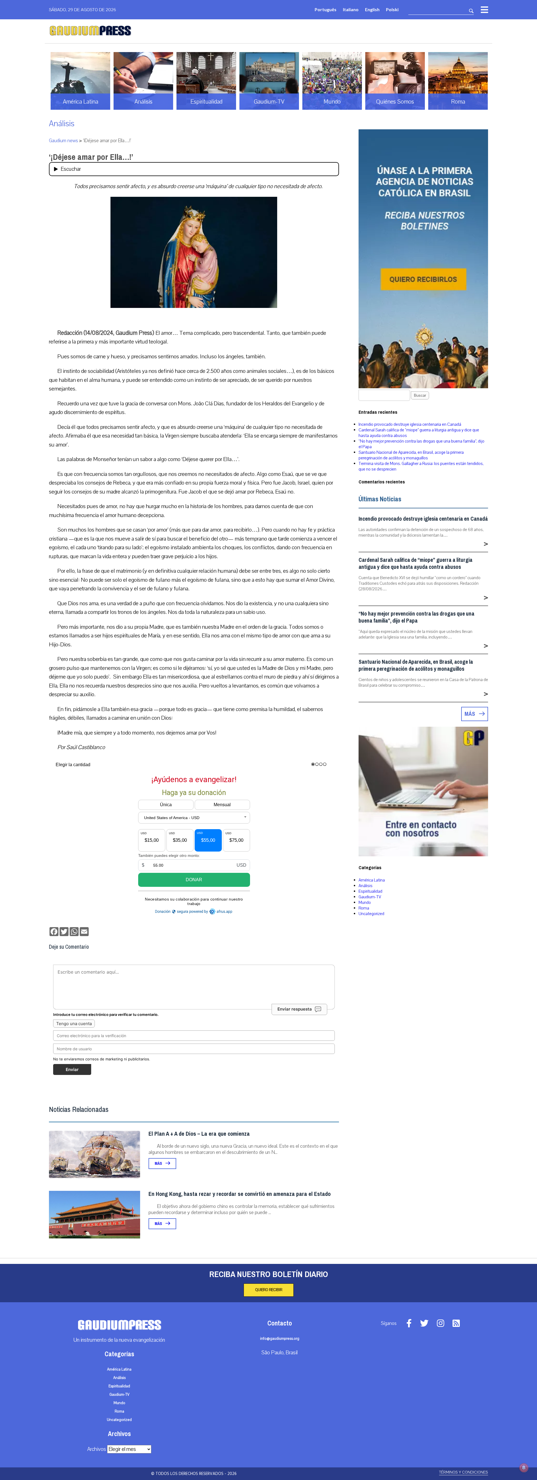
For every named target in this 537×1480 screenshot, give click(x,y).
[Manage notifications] (523, 1467)
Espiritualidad (370, 891)
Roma (364, 908)
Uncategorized (371, 913)
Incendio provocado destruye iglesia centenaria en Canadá (410, 424)
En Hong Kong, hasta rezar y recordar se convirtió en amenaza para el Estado (240, 1194)
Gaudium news (63, 140)
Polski (392, 9)
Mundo (365, 902)
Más (159, 1163)
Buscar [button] (420, 395)
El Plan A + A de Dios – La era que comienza (199, 1134)
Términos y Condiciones (463, 1472)
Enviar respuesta (294, 1009)
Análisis (61, 123)
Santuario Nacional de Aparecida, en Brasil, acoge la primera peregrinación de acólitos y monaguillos (411, 455)
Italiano (351, 9)
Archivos (96, 1449)
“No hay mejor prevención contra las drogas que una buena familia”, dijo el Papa (416, 617)
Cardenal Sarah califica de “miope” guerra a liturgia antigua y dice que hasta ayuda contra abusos (415, 564)
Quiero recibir (268, 1289)
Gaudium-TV (370, 897)
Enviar (72, 1069)
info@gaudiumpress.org (279, 1338)
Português (325, 9)
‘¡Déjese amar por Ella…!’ (91, 157)
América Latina (372, 880)
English (372, 9)
